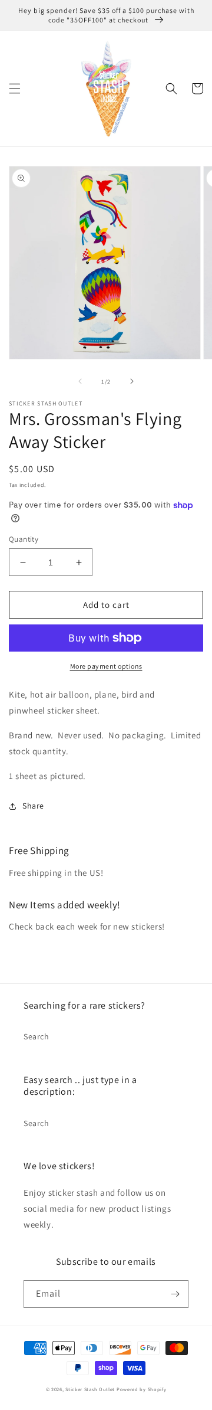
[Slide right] (132, 381)
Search (36, 1036)
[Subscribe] (175, 1294)
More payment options (106, 666)
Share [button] (33, 805)
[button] (15, 89)
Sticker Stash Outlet (90, 1389)
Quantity (23, 539)
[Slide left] (80, 381)
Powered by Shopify (142, 1389)
